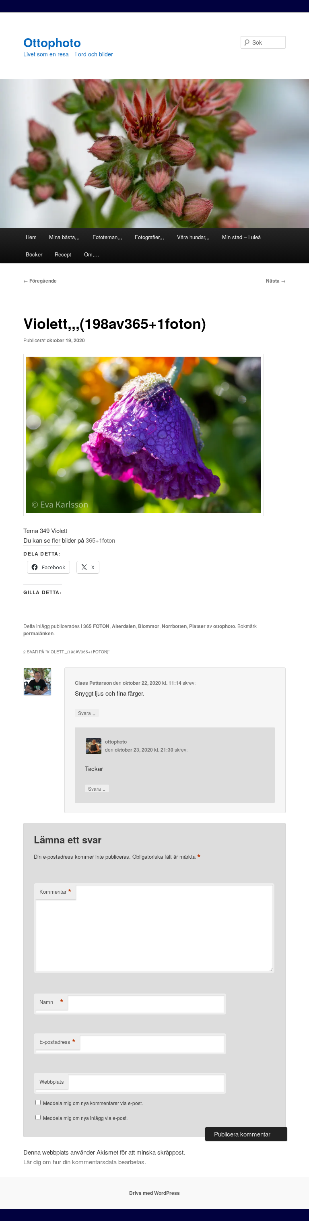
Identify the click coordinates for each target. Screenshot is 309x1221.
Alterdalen (124, 626)
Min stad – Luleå (241, 237)
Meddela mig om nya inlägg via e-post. (85, 1117)
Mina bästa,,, (64, 237)
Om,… (91, 254)
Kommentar (55, 891)
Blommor (148, 626)
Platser (197, 626)
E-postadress (57, 1041)
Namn (51, 1002)
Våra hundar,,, (193, 237)
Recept (63, 254)
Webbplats (51, 1081)
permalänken (38, 633)
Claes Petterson (93, 682)
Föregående (40, 280)
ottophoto (224, 626)
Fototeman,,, (107, 237)
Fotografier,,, (149, 237)
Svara (87, 712)
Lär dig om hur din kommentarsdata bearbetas (83, 1161)
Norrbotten (174, 626)
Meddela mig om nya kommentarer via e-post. (93, 1102)
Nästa (276, 280)
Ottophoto (52, 42)
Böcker (34, 254)
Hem (31, 237)
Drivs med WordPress (154, 1192)
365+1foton (100, 540)
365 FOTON (96, 626)
